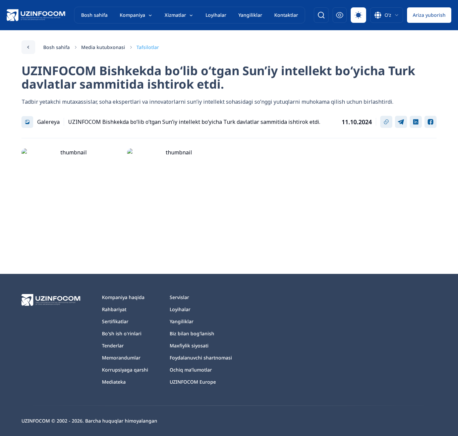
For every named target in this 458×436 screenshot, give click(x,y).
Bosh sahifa (94, 15)
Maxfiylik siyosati (189, 345)
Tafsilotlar (147, 47)
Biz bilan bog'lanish (192, 333)
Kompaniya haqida (123, 297)
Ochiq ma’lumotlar (191, 370)
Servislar (179, 297)
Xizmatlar (175, 15)
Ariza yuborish (429, 15)
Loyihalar (216, 15)
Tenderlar (113, 345)
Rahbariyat (114, 309)
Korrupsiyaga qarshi (125, 370)
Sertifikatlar (115, 321)
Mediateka (114, 382)
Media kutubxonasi (103, 47)
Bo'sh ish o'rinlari (121, 333)
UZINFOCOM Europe (193, 382)
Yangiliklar (250, 15)
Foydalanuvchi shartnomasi (201, 357)
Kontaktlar (286, 15)
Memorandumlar (121, 357)
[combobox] (386, 15)
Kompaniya (132, 15)
